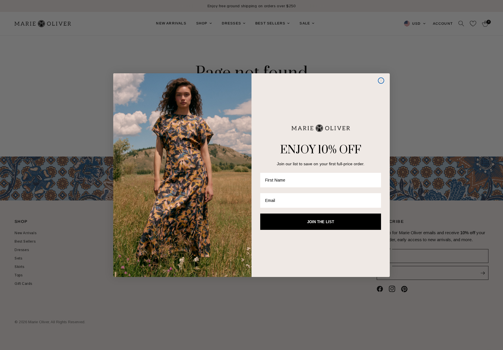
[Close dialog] (381, 80)
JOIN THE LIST (320, 222)
